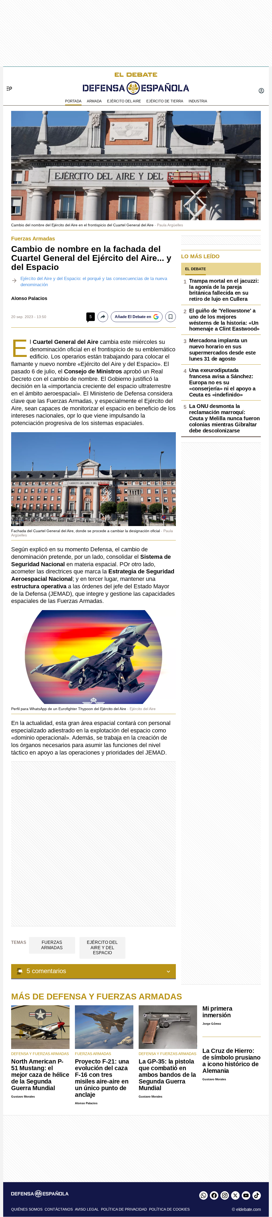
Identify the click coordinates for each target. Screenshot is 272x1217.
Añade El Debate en (133, 316)
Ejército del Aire (124, 101)
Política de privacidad (124, 1209)
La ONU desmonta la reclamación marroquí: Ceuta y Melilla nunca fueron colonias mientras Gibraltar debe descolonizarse (224, 418)
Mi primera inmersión (217, 1012)
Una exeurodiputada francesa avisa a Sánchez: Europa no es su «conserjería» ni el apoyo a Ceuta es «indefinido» (222, 382)
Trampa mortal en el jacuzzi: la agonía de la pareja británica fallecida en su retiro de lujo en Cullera (224, 290)
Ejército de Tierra (164, 101)
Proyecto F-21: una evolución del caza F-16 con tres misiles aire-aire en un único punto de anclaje (102, 1078)
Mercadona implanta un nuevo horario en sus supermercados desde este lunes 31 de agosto (222, 349)
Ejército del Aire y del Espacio (102, 947)
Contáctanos (59, 1209)
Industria (198, 101)
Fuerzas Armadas (52, 945)
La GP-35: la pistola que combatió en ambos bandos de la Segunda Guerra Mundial (167, 1074)
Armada (94, 101)
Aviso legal (87, 1209)
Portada (73, 101)
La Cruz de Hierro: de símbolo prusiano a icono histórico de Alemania (231, 1060)
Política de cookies (169, 1209)
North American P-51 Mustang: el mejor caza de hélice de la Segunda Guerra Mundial (40, 1074)
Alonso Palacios (29, 298)
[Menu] (7, 80)
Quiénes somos (26, 1209)
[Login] (261, 91)
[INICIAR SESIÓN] (261, 91)
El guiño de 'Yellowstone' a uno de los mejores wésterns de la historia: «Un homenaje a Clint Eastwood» (224, 320)
